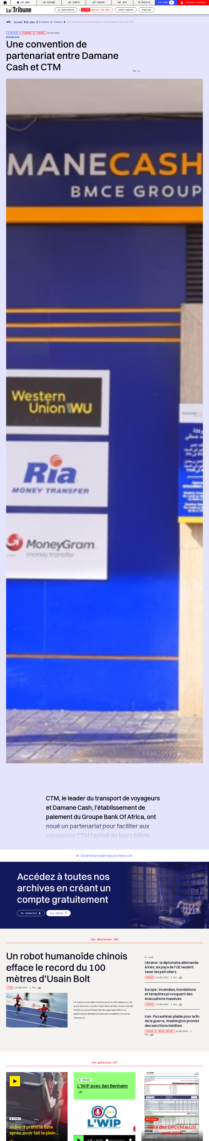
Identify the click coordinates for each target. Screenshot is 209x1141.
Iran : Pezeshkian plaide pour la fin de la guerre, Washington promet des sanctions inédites (172, 1021)
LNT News (25, 2)
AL (139, 71)
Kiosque (152, 1119)
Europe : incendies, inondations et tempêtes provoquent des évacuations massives (170, 994)
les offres (56, 913)
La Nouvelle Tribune (18, 9)
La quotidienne (66, 9)
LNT (39, 987)
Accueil (18, 22)
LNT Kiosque (49, 2)
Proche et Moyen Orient (159, 1031)
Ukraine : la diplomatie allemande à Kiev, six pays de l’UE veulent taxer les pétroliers (172, 967)
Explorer (146, 9)
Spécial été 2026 (97, 9)
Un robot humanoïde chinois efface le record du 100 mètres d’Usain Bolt (66, 967)
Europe (149, 977)
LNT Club (162, 2)
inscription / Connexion (195, 2)
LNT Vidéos (73, 2)
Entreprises (13, 36)
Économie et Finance (50, 22)
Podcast (86, 1080)
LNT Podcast (98, 2)
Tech (10, 987)
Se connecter (29, 913)
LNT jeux (122, 2)
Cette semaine (125, 9)
